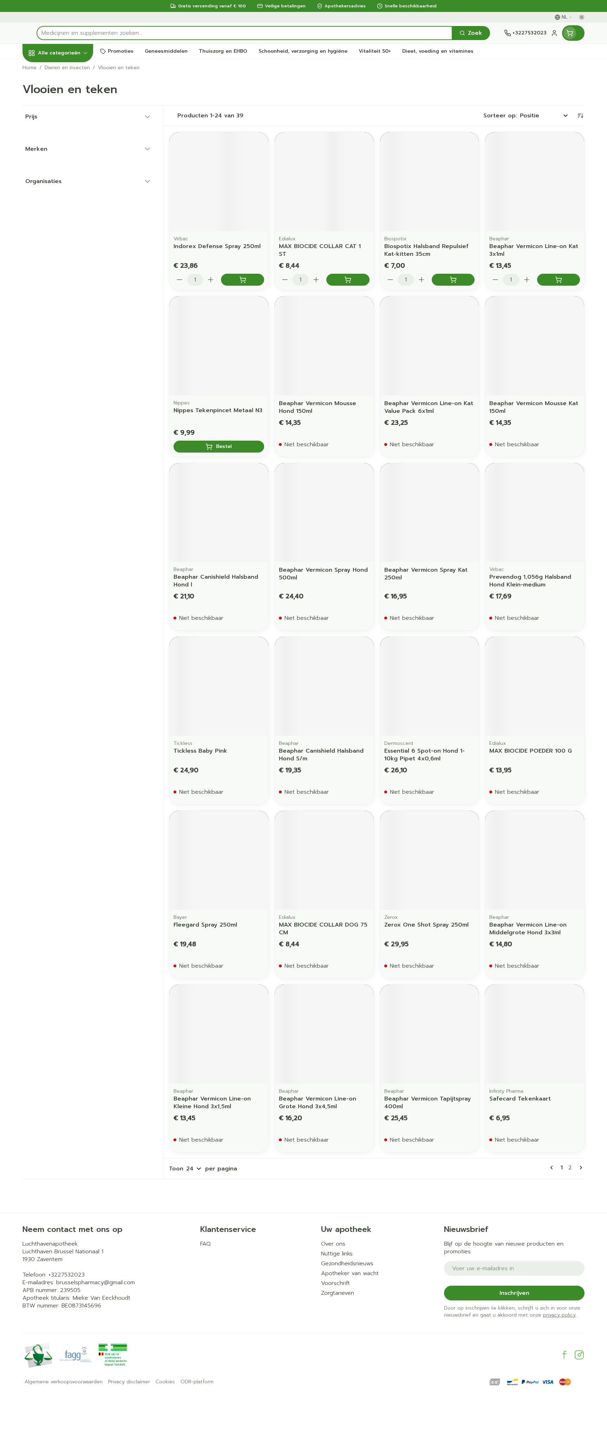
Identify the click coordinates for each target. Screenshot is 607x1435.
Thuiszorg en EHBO (67, 214)
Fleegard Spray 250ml (205, 925)
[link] (553, 1167)
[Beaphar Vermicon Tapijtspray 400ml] (429, 1034)
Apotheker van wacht (350, 1273)
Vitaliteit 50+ (67, 170)
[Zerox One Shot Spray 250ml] (429, 860)
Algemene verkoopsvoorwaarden (64, 1381)
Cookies (165, 1381)
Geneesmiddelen (67, 252)
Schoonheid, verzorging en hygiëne (67, 94)
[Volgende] (580, 1167)
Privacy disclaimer (129, 1381)
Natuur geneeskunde (67, 193)
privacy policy (559, 1315)
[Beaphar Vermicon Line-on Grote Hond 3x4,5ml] (324, 1034)
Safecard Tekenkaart (520, 1099)
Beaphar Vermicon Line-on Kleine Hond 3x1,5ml (212, 1103)
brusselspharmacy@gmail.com (95, 1282)
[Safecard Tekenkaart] (534, 1034)
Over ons (333, 1244)
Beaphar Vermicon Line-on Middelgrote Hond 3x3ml (528, 929)
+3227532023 (66, 1275)
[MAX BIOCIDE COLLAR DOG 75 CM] (324, 860)
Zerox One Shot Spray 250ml (426, 925)
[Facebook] (564, 1355)
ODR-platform (197, 1381)
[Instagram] (579, 1355)
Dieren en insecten (67, 233)
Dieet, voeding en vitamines (67, 123)
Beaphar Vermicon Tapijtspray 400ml (427, 1103)
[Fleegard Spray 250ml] (218, 860)
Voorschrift (335, 1283)
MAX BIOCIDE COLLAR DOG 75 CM (323, 929)
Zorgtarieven (337, 1293)
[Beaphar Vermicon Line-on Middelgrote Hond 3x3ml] (534, 860)
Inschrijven (514, 1293)
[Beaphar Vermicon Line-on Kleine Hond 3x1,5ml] (218, 1034)
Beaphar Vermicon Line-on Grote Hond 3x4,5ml (317, 1103)
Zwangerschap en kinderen (67, 148)
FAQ (205, 1244)
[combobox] (244, 33)
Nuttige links (337, 1254)
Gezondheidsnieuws (347, 1263)
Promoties (43, 69)
